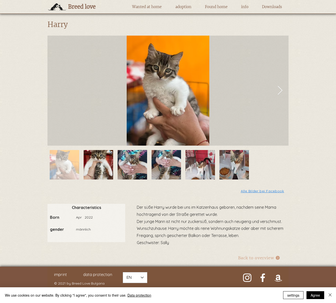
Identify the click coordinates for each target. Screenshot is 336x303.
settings (293, 295)
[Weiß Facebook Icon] (262, 277)
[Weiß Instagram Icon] (247, 277)
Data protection (139, 295)
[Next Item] (280, 91)
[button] (146, 7)
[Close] (330, 295)
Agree (315, 295)
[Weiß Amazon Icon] (278, 277)
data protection (97, 274)
